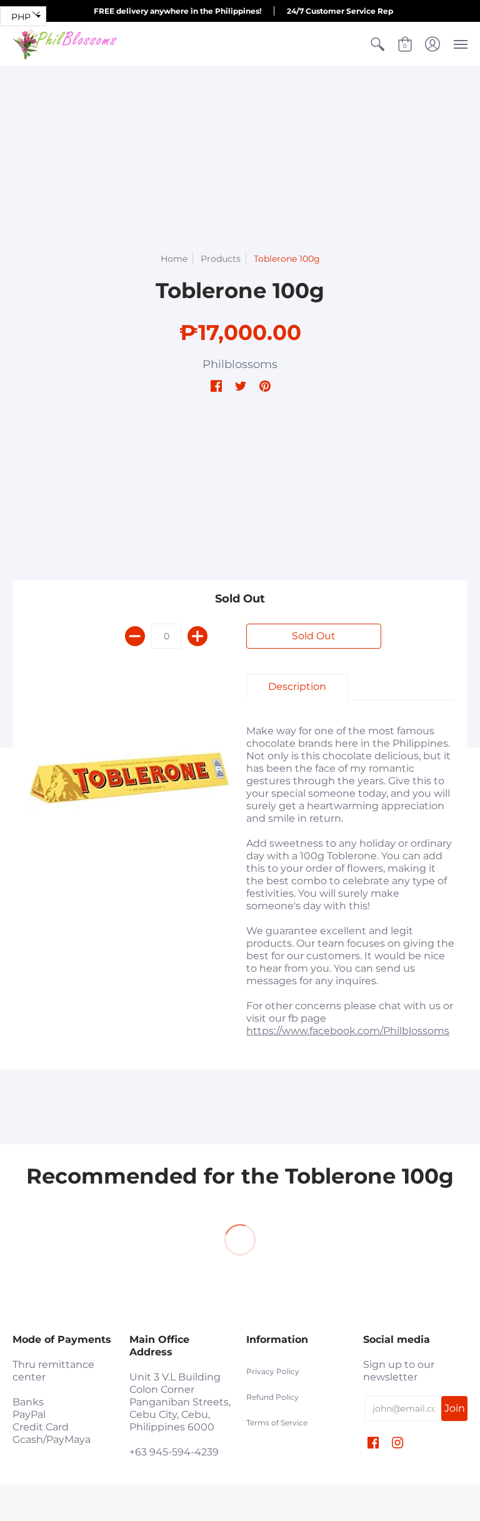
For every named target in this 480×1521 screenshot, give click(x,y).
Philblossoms (240, 364)
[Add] (198, 636)
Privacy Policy (272, 1371)
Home (174, 258)
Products (221, 258)
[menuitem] (377, 44)
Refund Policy (272, 1397)
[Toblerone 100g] (129, 778)
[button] (377, 44)
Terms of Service (277, 1422)
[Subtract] (135, 636)
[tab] (297, 687)
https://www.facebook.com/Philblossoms (347, 1031)
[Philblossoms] (65, 44)
